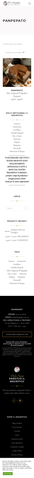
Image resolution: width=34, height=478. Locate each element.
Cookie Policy (17, 451)
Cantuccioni (21, 261)
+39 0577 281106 (20, 314)
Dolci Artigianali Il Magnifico (17, 93)
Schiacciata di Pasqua (17, 283)
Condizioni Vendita (17, 447)
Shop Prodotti (17, 423)
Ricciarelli (17, 280)
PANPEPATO (17, 90)
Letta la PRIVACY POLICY (10, 348)
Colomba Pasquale (17, 267)
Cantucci (11, 261)
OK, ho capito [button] (8, 473)
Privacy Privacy (17, 454)
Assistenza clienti (17, 439)
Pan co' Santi (12, 274)
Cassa (17, 435)
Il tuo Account (17, 427)
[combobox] (14, 52)
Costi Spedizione (17, 443)
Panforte (12, 277)
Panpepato (17, 96)
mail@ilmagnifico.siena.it (20, 317)
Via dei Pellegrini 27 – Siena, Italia (17, 323)
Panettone (23, 274)
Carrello (17, 431)
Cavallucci (17, 264)
